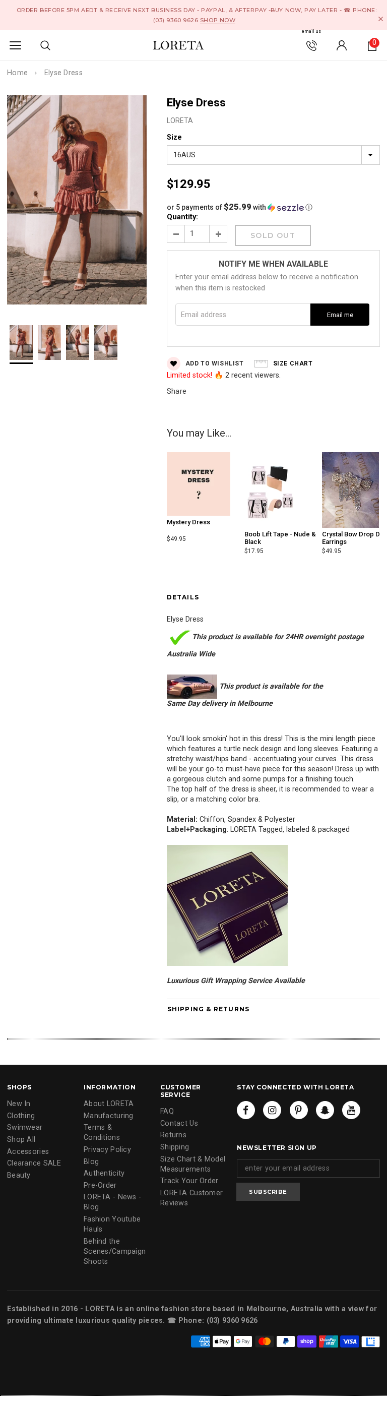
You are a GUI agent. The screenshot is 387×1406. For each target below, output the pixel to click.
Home (17, 73)
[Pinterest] (299, 1110)
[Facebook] (246, 1110)
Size (174, 137)
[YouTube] (351, 1110)
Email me (340, 315)
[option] (77, 201)
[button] (273, 207)
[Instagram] (272, 1110)
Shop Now (217, 20)
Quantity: (182, 217)
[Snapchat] (325, 1110)
